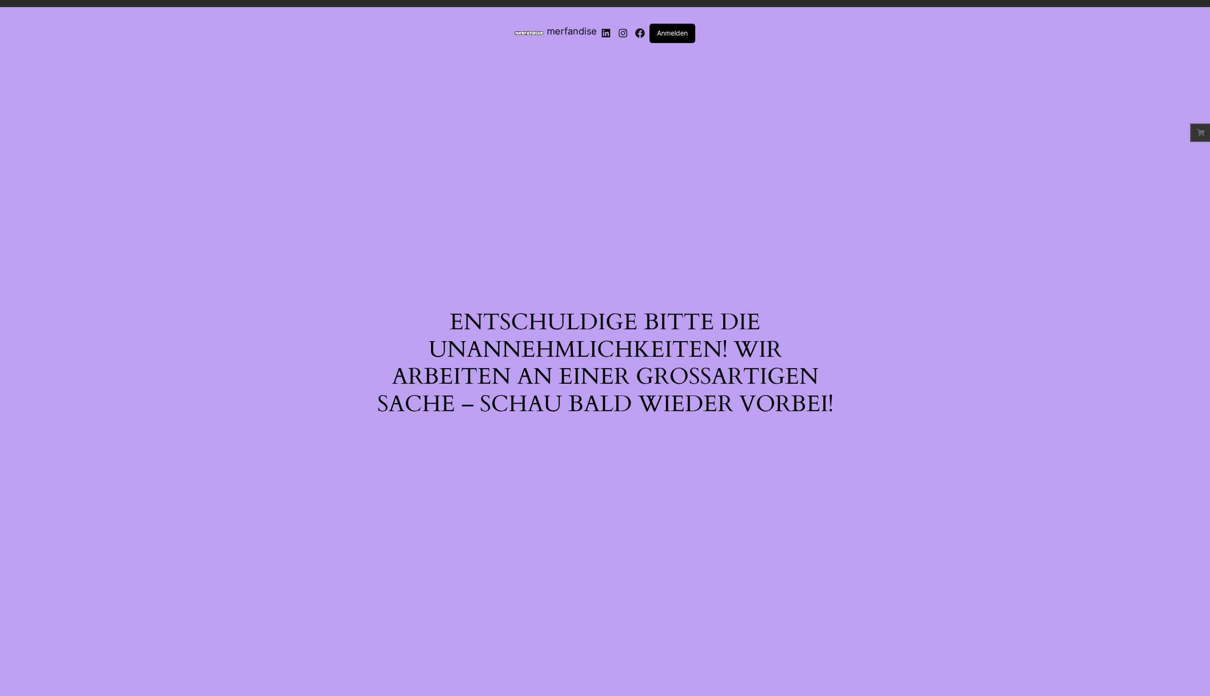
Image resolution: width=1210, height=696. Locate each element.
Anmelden (672, 33)
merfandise (572, 31)
